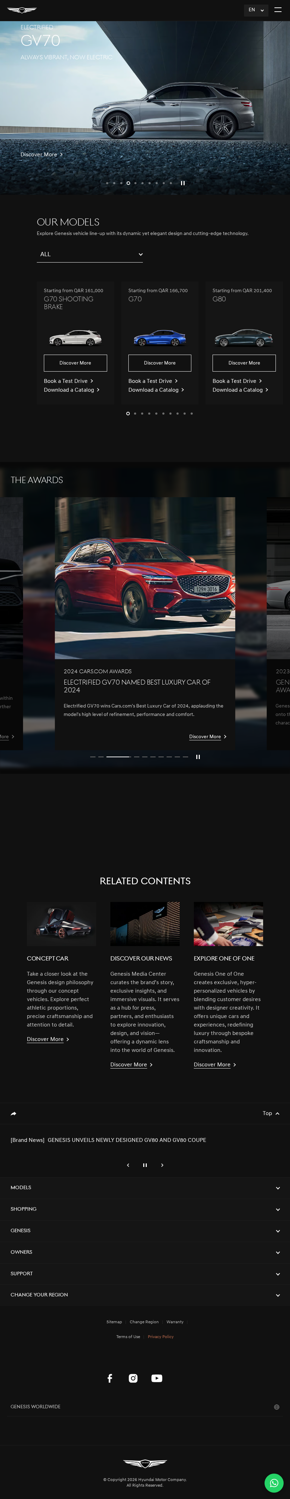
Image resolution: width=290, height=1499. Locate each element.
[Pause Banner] (198, 756)
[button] (107, 183)
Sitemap (114, 1322)
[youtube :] (157, 1378)
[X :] (180, 1360)
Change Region (144, 1322)
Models (21, 1188)
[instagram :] (133, 1378)
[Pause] (182, 183)
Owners (21, 1252)
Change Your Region (39, 1295)
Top (267, 1113)
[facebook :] (109, 1378)
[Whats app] (274, 1483)
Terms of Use (128, 1337)
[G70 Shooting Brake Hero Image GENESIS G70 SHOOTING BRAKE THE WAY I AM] (145, 108)
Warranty (175, 1322)
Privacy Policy (161, 1337)
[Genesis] (22, 10)
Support (22, 1274)
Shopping (23, 1209)
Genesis (20, 1231)
